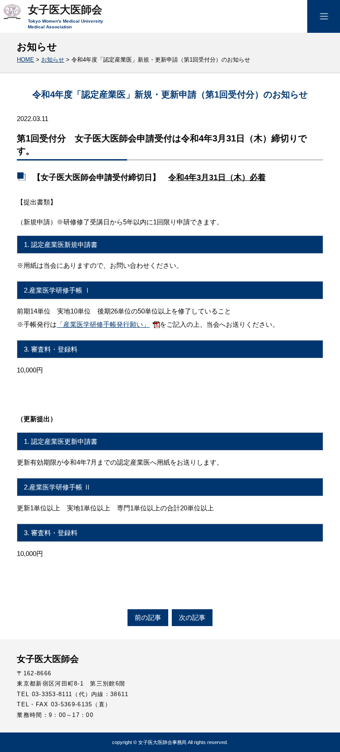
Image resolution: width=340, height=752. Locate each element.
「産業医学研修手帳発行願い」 (103, 324)
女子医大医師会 (65, 10)
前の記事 (148, 617)
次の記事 (192, 617)
